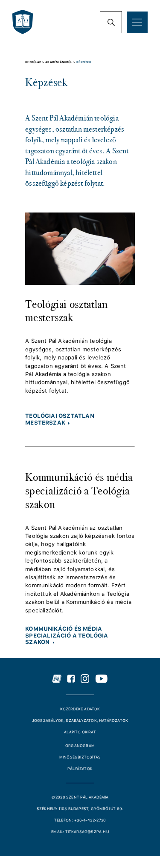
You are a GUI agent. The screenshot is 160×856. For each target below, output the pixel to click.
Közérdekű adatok (80, 709)
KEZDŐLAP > (35, 62)
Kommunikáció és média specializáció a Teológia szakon (79, 490)
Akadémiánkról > (60, 62)
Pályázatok (80, 769)
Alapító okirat (80, 732)
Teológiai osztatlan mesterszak (66, 311)
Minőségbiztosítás (80, 757)
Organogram (80, 746)
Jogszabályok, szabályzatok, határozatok (80, 720)
